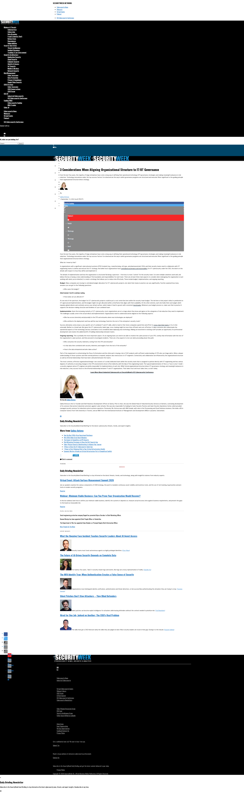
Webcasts (59, 9)
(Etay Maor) (126, 550)
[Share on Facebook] (124, 203)
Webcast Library (61, 691)
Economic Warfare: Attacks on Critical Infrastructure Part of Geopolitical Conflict (88, 451)
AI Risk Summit (61, 696)
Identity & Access (13, 64)
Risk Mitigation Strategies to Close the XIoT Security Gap (81, 442)
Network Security (13, 71)
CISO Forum (11, 91)
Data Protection (13, 78)
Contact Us (56, 758)
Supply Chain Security (15, 82)
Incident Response (14, 50)
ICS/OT (6, 94)
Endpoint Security (13, 62)
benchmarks (137, 305)
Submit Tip (56, 745)
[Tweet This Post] (124, 205)
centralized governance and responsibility (134, 268)
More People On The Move (67, 527)
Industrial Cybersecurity (16, 96)
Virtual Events (61, 12)
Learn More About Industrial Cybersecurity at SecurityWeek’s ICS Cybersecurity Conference (122, 372)
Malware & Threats (10, 27)
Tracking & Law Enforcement (17, 52)
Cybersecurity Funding (15, 103)
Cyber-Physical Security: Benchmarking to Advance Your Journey (82, 444)
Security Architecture (11, 55)
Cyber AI (6, 107)
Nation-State (12, 39)
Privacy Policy (61, 733)
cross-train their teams (161, 325)
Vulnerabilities (12, 43)
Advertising (60, 724)
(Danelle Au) (147, 570)
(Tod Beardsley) (160, 610)
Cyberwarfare (12, 30)
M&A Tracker (12, 105)
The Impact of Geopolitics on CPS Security (76, 440)
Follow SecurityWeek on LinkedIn (66, 715)
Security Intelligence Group (65, 713)
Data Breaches (12, 34)
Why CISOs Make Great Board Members (75, 437)
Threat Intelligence (14, 48)
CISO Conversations (14, 89)
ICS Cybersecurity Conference (65, 18)
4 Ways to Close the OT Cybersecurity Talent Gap (78, 447)
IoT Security (12, 66)
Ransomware (12, 41)
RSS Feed (59, 711)
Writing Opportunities (63, 728)
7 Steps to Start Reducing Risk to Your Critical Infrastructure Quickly (84, 449)
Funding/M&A (8, 100)
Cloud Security (12, 59)
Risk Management (9, 73)
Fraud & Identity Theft (15, 36)
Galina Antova (64, 197)
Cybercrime (11, 32)
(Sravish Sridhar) (169, 629)
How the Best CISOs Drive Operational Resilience (78, 435)
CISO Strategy (8, 84)
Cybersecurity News (62, 7)
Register (62, 491)
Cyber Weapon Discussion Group (66, 709)
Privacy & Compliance (14, 80)
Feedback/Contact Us (63, 731)
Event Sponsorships (62, 726)
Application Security (14, 57)
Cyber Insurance (13, 75)
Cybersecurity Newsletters (64, 700)
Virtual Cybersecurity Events (65, 689)
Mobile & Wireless (13, 68)
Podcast (59, 14)
